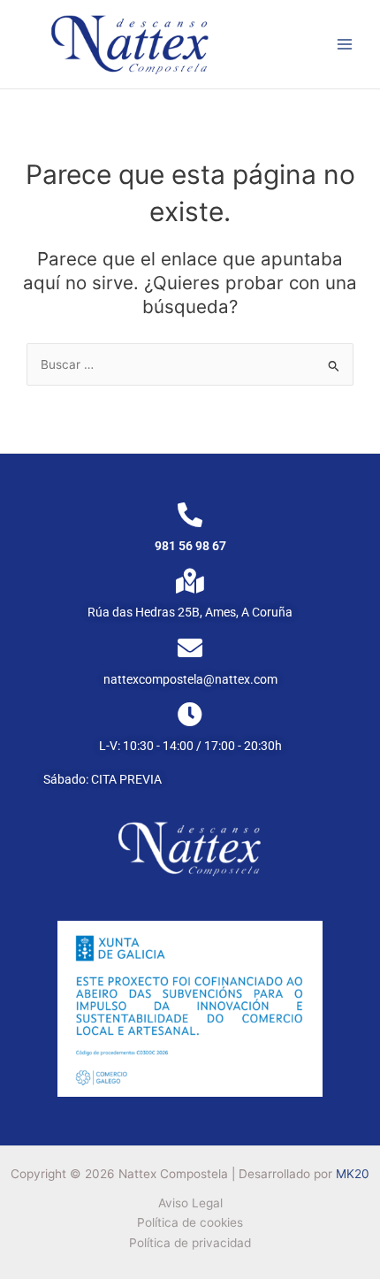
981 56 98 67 (190, 546)
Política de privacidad (190, 1243)
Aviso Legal (190, 1203)
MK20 (352, 1174)
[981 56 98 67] (190, 514)
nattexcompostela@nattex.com (190, 679)
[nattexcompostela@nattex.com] (190, 648)
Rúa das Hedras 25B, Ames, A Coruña (190, 612)
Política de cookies (190, 1222)
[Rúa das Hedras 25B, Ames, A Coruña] (190, 581)
